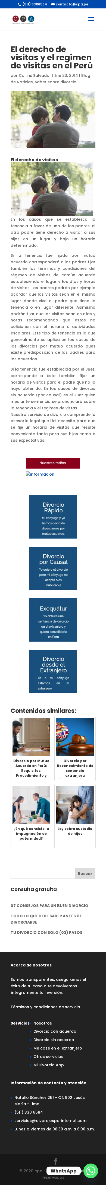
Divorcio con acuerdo (54, 1031)
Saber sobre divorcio (55, 82)
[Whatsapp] (90, 1171)
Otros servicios (48, 1056)
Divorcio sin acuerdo (53, 1039)
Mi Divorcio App (48, 1065)
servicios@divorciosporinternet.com (50, 1120)
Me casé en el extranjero (57, 1048)
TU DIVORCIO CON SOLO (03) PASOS (46, 932)
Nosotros (42, 1023)
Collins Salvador (35, 75)
